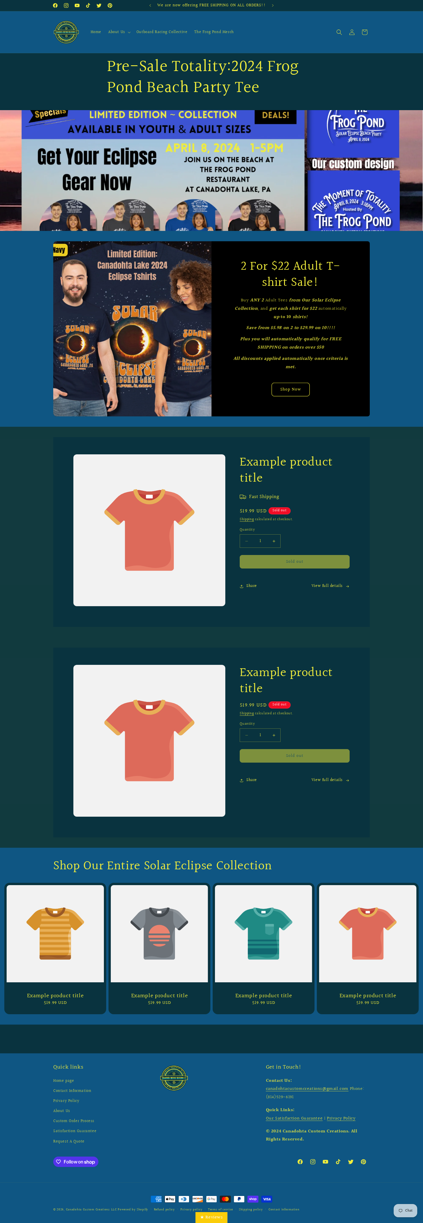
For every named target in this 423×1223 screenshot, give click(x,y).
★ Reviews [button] (211, 1217)
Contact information (283, 1209)
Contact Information (72, 1091)
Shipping (247, 519)
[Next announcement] (272, 5)
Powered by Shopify (133, 1209)
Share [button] (251, 586)
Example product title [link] (55, 996)
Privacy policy (191, 1209)
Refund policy (164, 1209)
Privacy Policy (66, 1101)
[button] (119, 32)
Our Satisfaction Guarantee (294, 1118)
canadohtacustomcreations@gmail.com (307, 1088)
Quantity (247, 530)
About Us (61, 1111)
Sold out (294, 561)
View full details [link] (327, 586)
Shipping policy (251, 1209)
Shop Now (290, 389)
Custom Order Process (73, 1121)
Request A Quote (69, 1141)
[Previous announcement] (150, 5)
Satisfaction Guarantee (74, 1131)
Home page (63, 1081)
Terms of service (220, 1209)
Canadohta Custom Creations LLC (91, 1209)
